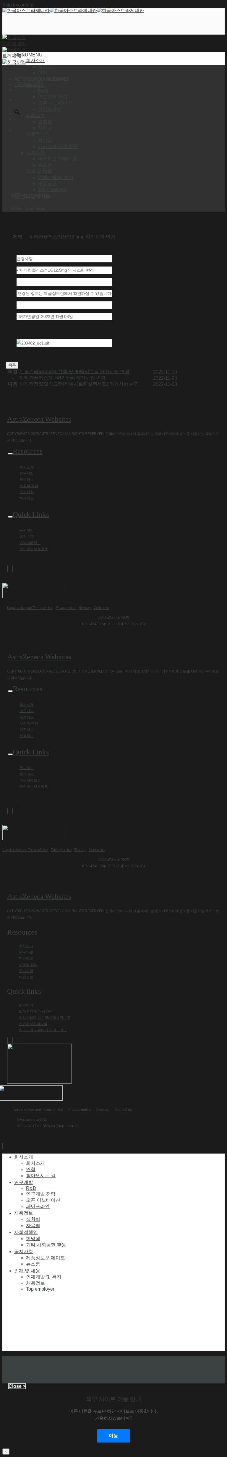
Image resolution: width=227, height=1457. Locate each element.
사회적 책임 (29, 486)
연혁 (42, 72)
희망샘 (45, 140)
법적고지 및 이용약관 (36, 1011)
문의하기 (27, 530)
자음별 (45, 127)
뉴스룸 (45, 165)
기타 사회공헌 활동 (58, 146)
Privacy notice (66, 608)
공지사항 (27, 492)
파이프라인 (49, 109)
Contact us (101, 608)
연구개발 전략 (52, 96)
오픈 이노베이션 (55, 102)
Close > (17, 1386)
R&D (43, 91)
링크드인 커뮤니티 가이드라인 (43, 1030)
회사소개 (47, 66)
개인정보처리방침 (33, 1024)
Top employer (52, 189)
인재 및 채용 (27, 1270)
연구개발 (27, 473)
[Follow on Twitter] (12, 569)
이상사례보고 (30, 543)
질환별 (45, 121)
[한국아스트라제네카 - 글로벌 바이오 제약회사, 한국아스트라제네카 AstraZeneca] (73, 10)
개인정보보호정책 (34, 549)
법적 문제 (27, 537)
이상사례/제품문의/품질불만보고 (44, 1018)
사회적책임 (26, 1232)
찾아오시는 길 (52, 79)
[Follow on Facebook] (7, 569)
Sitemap (85, 608)
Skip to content (17, 4)
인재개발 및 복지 (55, 177)
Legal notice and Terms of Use (29, 608)
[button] (28, 54)
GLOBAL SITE (28, 84)
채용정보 (47, 183)
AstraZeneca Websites (39, 419)
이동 (113, 1435)
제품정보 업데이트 (57, 158)
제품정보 (27, 479)
